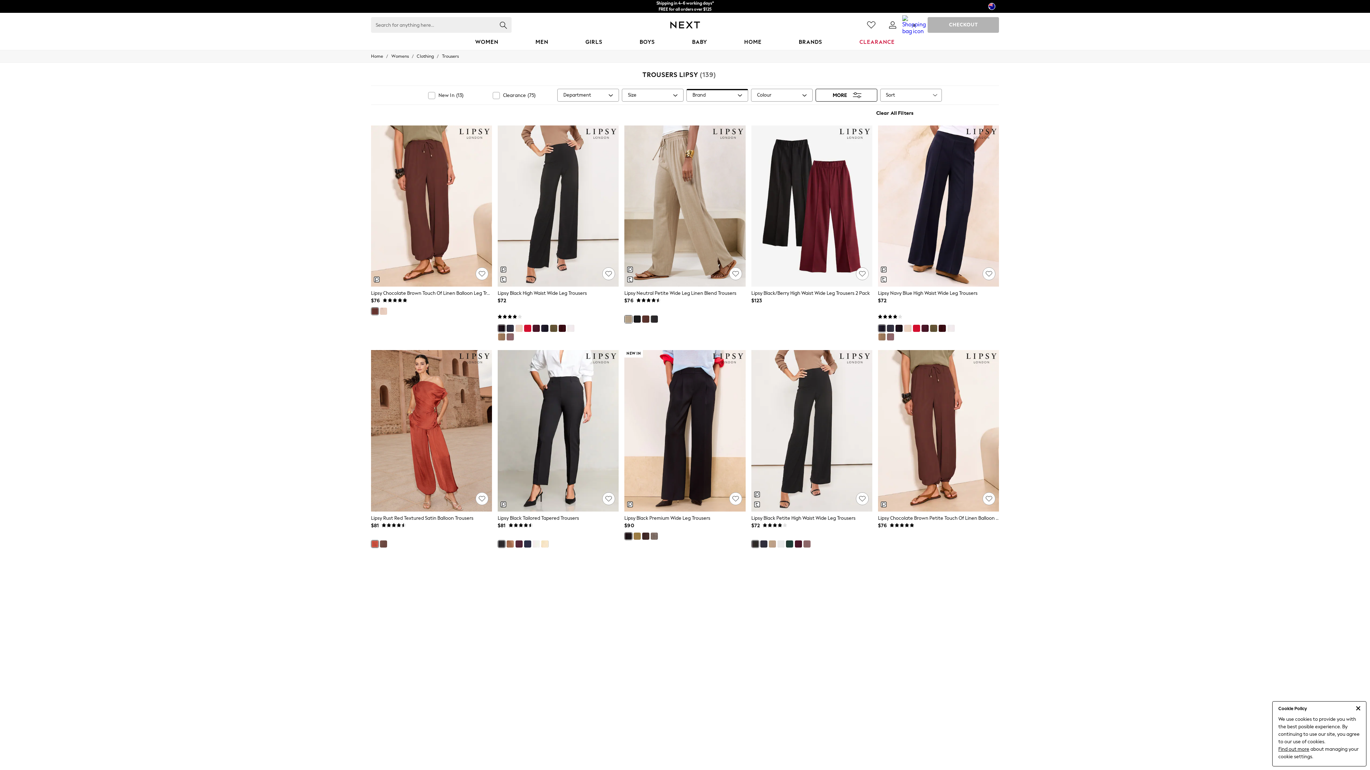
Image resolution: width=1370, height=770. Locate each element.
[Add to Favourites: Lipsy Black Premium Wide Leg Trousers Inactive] (736, 499)
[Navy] (654, 319)
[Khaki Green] (553, 328)
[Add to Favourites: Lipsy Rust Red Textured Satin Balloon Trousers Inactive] (482, 499)
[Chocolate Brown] (375, 311)
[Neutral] (383, 311)
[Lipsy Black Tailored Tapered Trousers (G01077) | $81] (558, 430)
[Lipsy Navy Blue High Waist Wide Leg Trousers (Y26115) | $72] (938, 206)
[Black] (501, 328)
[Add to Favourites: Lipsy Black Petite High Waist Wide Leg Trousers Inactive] (862, 499)
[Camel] (510, 544)
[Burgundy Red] (536, 328)
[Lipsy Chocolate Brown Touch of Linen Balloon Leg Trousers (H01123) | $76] (431, 206)
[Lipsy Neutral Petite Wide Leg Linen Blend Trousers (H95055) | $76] (684, 206)
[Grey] (654, 536)
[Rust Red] (375, 544)
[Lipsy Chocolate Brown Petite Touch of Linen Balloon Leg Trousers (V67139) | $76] (938, 430)
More (840, 95)
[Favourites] (871, 25)
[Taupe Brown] (510, 336)
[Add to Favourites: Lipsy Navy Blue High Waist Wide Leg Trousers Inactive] (989, 274)
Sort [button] (890, 95)
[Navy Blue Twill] (510, 328)
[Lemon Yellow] (544, 544)
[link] (892, 25)
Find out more (1293, 749)
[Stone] (519, 328)
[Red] (527, 328)
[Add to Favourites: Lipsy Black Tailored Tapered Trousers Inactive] (609, 499)
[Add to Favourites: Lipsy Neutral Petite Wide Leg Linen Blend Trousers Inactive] (736, 274)
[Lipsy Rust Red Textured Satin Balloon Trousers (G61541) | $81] (431, 430)
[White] (570, 328)
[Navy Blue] (544, 328)
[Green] (789, 544)
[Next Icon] (685, 25)
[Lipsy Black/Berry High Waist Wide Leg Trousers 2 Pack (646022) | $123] (811, 206)
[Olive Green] (637, 536)
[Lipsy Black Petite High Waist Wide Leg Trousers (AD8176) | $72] (811, 430)
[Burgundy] (562, 328)
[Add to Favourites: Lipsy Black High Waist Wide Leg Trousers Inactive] (609, 274)
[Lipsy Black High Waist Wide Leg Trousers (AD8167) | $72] (558, 206)
